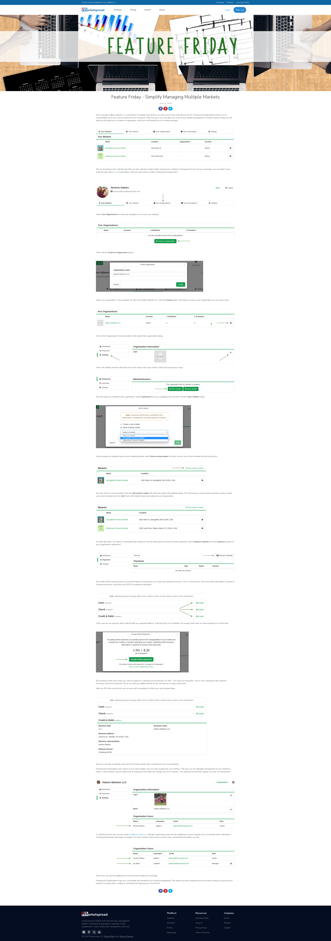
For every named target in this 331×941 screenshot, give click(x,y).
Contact (227, 927)
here (116, 172)
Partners (230, 2)
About (162, 9)
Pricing (133, 9)
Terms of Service (202, 932)
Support (198, 922)
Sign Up (240, 9)
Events (147, 9)
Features (118, 9)
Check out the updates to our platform (98, 2)
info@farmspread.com (138, 834)
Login (227, 9)
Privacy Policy (201, 927)
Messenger (171, 932)
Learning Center (242, 2)
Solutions (171, 922)
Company (220, 2)
